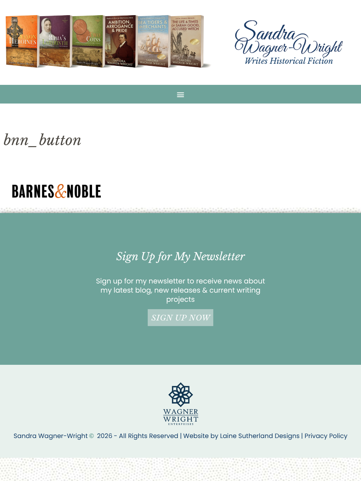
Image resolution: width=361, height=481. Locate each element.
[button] (180, 94)
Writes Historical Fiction (289, 61)
